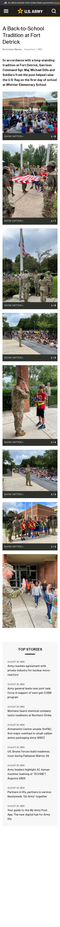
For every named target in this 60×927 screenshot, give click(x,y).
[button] (2, 7)
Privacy (46, 907)
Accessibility (35, 912)
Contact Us (28, 907)
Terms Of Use (12, 912)
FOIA (53, 912)
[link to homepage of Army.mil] (30, 10)
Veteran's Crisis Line (40, 916)
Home (12, 907)
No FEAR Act (13, 916)
